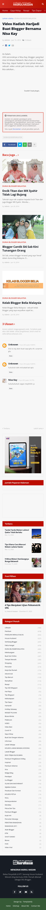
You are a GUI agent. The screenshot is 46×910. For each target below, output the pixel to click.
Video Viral (23, 847)
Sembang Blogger (23, 642)
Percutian (23, 667)
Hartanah (23, 706)
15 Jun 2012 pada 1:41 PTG (26, 380)
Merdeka (23, 805)
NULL (23, 798)
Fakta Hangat (23, 645)
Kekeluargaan (23, 652)
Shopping (23, 663)
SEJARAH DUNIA (23, 787)
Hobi (23, 844)
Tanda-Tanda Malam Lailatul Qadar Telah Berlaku (17, 531)
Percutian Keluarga (23, 819)
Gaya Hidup (15, 10)
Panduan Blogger (23, 812)
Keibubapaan (23, 698)
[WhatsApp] (25, 145)
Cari (43, 4)
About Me (25, 906)
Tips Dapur (37, 10)
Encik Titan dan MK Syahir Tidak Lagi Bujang (20, 192)
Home (5, 10)
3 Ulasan (28, 40)
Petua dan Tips (23, 808)
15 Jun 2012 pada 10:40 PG (27, 364)
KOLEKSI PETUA (23, 794)
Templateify (27, 902)
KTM (23, 833)
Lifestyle (23, 628)
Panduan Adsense (23, 766)
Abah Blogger (23, 830)
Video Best (23, 727)
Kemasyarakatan (23, 801)
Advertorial (23, 674)
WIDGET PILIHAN (23, 713)
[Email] (13, 45)
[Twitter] (9, 45)
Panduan (23, 631)
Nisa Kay (12, 379)
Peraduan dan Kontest (23, 791)
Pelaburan (23, 720)
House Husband (23, 638)
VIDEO (23, 723)
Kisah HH (23, 815)
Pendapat (23, 776)
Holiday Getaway (23, 709)
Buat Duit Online (23, 656)
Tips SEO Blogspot (23, 688)
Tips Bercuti (23, 677)
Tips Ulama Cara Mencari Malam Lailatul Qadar (15, 545)
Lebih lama (38, 428)
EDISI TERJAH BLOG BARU (23, 755)
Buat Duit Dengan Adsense (23, 737)
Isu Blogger (23, 780)
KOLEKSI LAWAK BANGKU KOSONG (23, 748)
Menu (3, 4)
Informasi (23, 741)
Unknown (13, 344)
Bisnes (23, 840)
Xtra (23, 769)
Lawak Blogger (23, 752)
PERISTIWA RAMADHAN (23, 823)
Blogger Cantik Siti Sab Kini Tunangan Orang (20, 248)
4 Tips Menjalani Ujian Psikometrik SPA (22, 606)
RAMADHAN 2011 (23, 826)
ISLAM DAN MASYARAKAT (23, 783)
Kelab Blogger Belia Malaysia (21, 303)
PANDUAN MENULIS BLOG (23, 635)
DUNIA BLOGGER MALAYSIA (25, 18)
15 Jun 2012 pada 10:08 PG (27, 345)
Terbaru (7, 428)
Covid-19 (23, 730)
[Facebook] (6, 45)
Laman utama (7, 18)
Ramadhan (23, 681)
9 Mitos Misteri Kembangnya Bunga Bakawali (17, 560)
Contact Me (35, 906)
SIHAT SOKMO (23, 837)
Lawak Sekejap (23, 745)
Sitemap (16, 906)
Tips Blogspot (23, 695)
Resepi (26, 10)
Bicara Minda (23, 716)
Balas (10, 356)
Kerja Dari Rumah (23, 670)
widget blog (23, 773)
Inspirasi (23, 762)
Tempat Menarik (23, 659)
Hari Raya (23, 691)
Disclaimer (17, 129)
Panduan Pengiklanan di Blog (23, 759)
